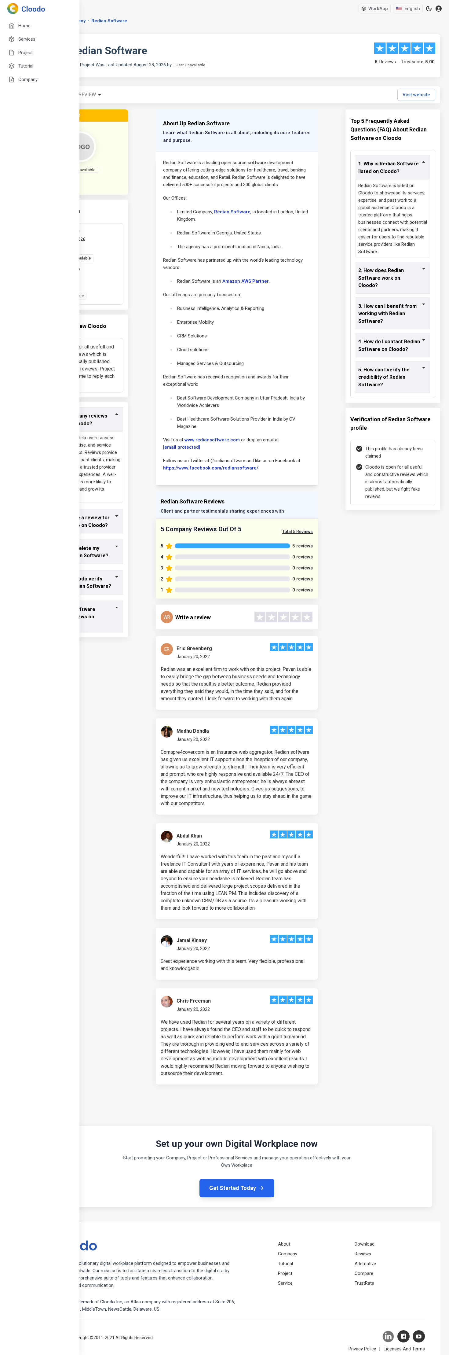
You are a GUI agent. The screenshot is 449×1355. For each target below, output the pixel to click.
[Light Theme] (429, 8)
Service (285, 1283)
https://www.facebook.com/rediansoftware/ (210, 468)
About (284, 1244)
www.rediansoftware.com (212, 440)
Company (287, 1254)
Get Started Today (232, 1188)
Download (364, 1244)
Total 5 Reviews (297, 531)
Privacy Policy (362, 1349)
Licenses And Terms (404, 1349)
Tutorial (285, 1263)
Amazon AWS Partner (245, 281)
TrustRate (364, 1283)
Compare (364, 1273)
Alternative (365, 1263)
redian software (109, 21)
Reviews (363, 1254)
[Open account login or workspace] (438, 9)
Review (87, 95)
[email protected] (181, 447)
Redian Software (232, 212)
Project (285, 1273)
